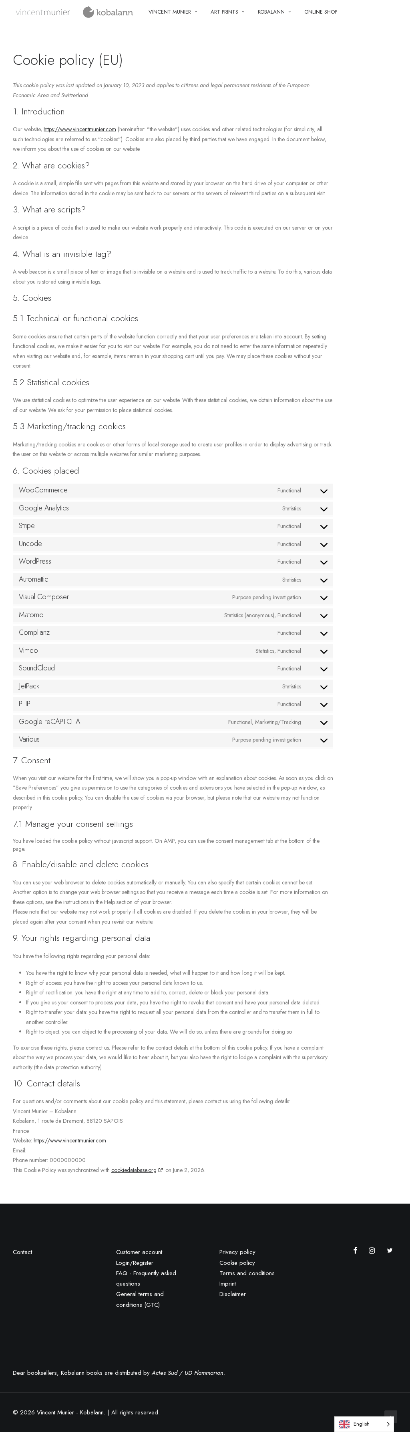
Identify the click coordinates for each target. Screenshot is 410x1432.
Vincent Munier (170, 12)
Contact (22, 1252)
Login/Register (134, 1262)
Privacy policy (237, 1252)
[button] (357, 1251)
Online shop (320, 12)
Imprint (227, 1283)
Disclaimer (232, 1294)
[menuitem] (173, 11)
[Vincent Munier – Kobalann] (75, 12)
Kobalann (271, 12)
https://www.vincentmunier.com (80, 129)
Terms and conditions (247, 1273)
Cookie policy (237, 1262)
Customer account (139, 1252)
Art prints (224, 12)
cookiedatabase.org (134, 1170)
